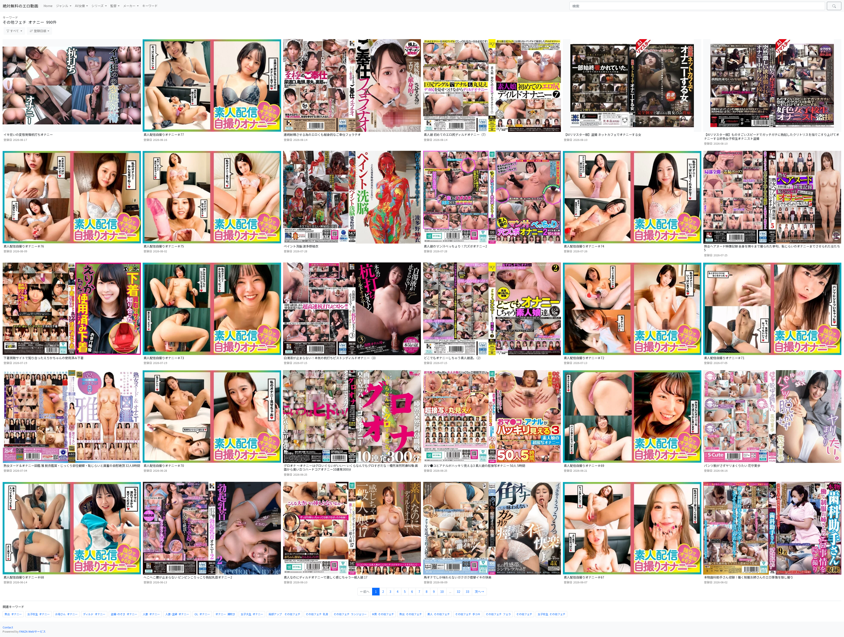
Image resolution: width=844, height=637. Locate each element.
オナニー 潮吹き (225, 614)
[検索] (834, 6)
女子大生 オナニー (252, 614)
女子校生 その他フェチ (551, 614)
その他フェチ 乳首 (317, 614)
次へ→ (479, 591)
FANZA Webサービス (32, 631)
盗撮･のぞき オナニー (124, 614)
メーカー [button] (129, 6)
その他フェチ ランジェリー (350, 614)
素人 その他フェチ (438, 614)
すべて (14, 31)
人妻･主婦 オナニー (177, 614)
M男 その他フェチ (383, 614)
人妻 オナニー (151, 614)
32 (458, 591)
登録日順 (40, 31)
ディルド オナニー (94, 614)
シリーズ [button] (97, 6)
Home (48, 6)
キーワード (150, 6)
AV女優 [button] (80, 6)
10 (442, 591)
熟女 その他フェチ (410, 614)
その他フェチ (524, 614)
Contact (8, 627)
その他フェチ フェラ (498, 614)
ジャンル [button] (62, 6)
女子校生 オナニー (38, 614)
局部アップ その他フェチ (284, 614)
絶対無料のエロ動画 (20, 6)
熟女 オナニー (13, 614)
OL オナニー (202, 614)
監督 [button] (113, 6)
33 (467, 591)
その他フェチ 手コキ (467, 614)
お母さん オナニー (66, 614)
